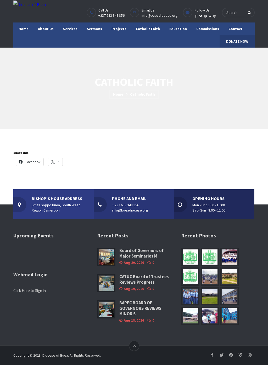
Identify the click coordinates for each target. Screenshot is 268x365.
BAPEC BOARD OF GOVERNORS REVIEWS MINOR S (140, 308)
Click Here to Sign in (29, 290)
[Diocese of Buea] (29, 4)
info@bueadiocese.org (160, 15)
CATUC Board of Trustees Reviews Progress (144, 279)
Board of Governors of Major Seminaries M (141, 253)
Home (118, 94)
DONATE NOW (237, 41)
